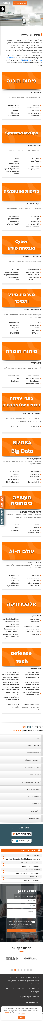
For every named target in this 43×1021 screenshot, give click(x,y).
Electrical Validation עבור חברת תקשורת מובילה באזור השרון (10, 621)
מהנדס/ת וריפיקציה (32, 378)
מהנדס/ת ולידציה (13, 376)
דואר (37, 988)
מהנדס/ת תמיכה (34, 166)
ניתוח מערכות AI (33, 583)
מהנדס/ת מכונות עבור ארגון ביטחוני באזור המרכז (10, 673)
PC (38, 164)
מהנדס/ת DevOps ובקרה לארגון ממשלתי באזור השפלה (11, 171)
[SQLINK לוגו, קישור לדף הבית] (6, 3)
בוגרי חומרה (15, 426)
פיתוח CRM (35, 116)
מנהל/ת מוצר (35, 330)
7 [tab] (12, 970)
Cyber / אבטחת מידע (32, 760)
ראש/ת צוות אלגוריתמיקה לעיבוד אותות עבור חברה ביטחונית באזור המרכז (11, 684)
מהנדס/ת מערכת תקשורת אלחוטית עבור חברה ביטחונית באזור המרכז (11, 699)
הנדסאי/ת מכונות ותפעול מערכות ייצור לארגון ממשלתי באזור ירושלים (11, 636)
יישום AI (36, 580)
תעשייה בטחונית (33, 796)
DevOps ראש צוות (13, 166)
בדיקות (36, 527)
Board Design (34, 381)
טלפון (37, 1002)
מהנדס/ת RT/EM (13, 116)
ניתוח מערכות (14, 325)
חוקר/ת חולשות (34, 277)
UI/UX (37, 323)
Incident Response (33, 280)
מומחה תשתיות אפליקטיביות (30, 860)
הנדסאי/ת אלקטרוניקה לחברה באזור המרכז (31, 628)
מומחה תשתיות (14, 164)
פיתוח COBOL (14, 108)
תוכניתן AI (35, 575)
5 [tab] (18, 970)
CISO (17, 280)
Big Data (27, 60)
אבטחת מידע (15, 530)
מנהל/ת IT (35, 158)
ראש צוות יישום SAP (33, 867)
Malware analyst (33, 269)
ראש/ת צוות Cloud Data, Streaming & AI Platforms (22, 856)
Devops (16, 158)
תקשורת (16, 161)
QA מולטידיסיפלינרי (12, 224)
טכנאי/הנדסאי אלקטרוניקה (34, 620)
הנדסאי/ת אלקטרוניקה (11, 632)
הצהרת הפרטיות (22, 926)
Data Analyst (34, 477)
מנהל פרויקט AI (14, 575)
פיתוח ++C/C (15, 113)
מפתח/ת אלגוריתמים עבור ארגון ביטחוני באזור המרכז (10, 678)
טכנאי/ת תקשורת (33, 169)
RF (18, 378)
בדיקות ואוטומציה (34, 203)
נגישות (3, 10)
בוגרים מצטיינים (33, 429)
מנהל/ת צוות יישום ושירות (31, 863)
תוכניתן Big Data (13, 479)
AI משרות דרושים (34, 562)
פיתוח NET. (35, 110)
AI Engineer (15, 583)
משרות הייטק (21, 3)
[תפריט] (40, 3)
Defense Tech (35, 668)
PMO (17, 330)
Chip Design (15, 381)
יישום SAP (35, 333)
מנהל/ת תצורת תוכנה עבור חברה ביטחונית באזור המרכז (10, 692)
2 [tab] (28, 970)
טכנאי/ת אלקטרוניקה (32, 632)
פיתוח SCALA (34, 474)
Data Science (34, 472)
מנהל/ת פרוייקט (14, 323)
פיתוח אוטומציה (14, 216)
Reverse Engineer (33, 275)
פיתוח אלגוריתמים (33, 578)
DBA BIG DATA (14, 472)
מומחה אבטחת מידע (32, 272)
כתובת (37, 977)
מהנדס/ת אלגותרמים (32, 384)
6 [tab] (15, 970)
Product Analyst (33, 482)
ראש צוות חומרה (33, 376)
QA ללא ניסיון (14, 221)
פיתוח (37, 525)
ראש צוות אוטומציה (32, 227)
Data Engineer (14, 477)
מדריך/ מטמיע (34, 325)
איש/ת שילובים (35, 874)
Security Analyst (13, 277)
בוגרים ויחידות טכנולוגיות (30, 782)
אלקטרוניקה (36, 615)
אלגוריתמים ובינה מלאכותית (13, 705)
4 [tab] (21, 970)
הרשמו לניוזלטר (1, 517)
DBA (37, 479)
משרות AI (35, 804)
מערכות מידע (34, 530)
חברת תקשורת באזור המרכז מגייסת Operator (11, 628)
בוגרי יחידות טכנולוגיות (31, 413)
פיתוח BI (16, 474)
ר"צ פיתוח (16, 110)
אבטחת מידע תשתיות (12, 272)
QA (38, 219)
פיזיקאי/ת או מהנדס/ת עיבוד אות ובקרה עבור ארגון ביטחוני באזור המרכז (30, 684)
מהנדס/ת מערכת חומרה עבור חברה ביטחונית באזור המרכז (30, 706)
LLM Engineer (34, 586)
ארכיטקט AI (15, 578)
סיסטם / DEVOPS (34, 145)
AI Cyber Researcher (12, 586)
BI (22, 60)
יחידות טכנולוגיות (33, 108)
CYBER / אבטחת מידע (32, 256)
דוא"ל (37, 997)
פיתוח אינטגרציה (33, 113)
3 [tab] (25, 970)
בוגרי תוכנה (35, 426)
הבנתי (21, 1018)
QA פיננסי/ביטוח (33, 224)
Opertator (35, 634)
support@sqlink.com (27, 997)
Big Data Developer (12, 482)
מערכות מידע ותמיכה (32, 309)
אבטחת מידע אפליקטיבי (11, 275)
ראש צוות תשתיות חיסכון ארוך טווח (28, 870)
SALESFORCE (14, 333)
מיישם (37, 328)
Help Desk (15, 328)
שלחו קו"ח (1, 502)
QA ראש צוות (34, 216)
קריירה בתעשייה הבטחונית (30, 512)
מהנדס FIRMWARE (13, 105)
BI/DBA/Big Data (34, 458)
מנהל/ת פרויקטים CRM (32, 877)
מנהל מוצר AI (15, 580)
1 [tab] (31, 970)
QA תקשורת (35, 221)
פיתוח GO (36, 105)
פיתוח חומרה (36, 363)
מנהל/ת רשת (35, 161)
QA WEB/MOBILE (13, 219)
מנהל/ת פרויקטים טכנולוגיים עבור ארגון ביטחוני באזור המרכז (32, 674)
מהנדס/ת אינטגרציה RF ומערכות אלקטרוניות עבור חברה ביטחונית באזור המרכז (30, 693)
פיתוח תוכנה (36, 92)
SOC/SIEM (15, 269)
